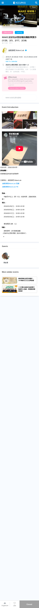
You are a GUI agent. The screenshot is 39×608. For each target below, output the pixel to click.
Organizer (5, 605)
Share (34, 7)
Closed (29, 604)
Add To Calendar (11, 61)
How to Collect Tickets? (17, 88)
